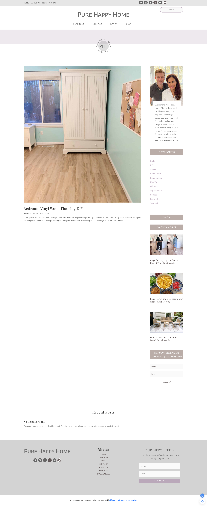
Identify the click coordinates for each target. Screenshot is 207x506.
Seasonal (154, 203)
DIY (151, 165)
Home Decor (155, 173)
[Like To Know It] (165, 2)
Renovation (44, 214)
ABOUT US (103, 458)
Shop (128, 24)
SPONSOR (103, 471)
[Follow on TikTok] (155, 2)
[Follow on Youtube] (160, 2)
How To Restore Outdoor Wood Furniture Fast (163, 339)
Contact (53, 3)
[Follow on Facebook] (150, 2)
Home (26, 3)
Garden (153, 169)
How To (153, 182)
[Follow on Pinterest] (141, 2)
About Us (35, 3)
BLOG (103, 461)
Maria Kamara (32, 214)
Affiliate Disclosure (116, 500)
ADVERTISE (103, 467)
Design (114, 24)
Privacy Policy (131, 500)
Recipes (153, 194)
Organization (156, 190)
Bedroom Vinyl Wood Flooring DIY (53, 208)
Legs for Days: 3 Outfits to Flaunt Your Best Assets (164, 262)
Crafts (152, 161)
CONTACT (103, 464)
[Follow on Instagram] (146, 2)
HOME (103, 454)
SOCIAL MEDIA (103, 474)
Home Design (156, 178)
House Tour (78, 24)
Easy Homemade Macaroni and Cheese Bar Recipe (166, 300)
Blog (44, 3)
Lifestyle (97, 24)
